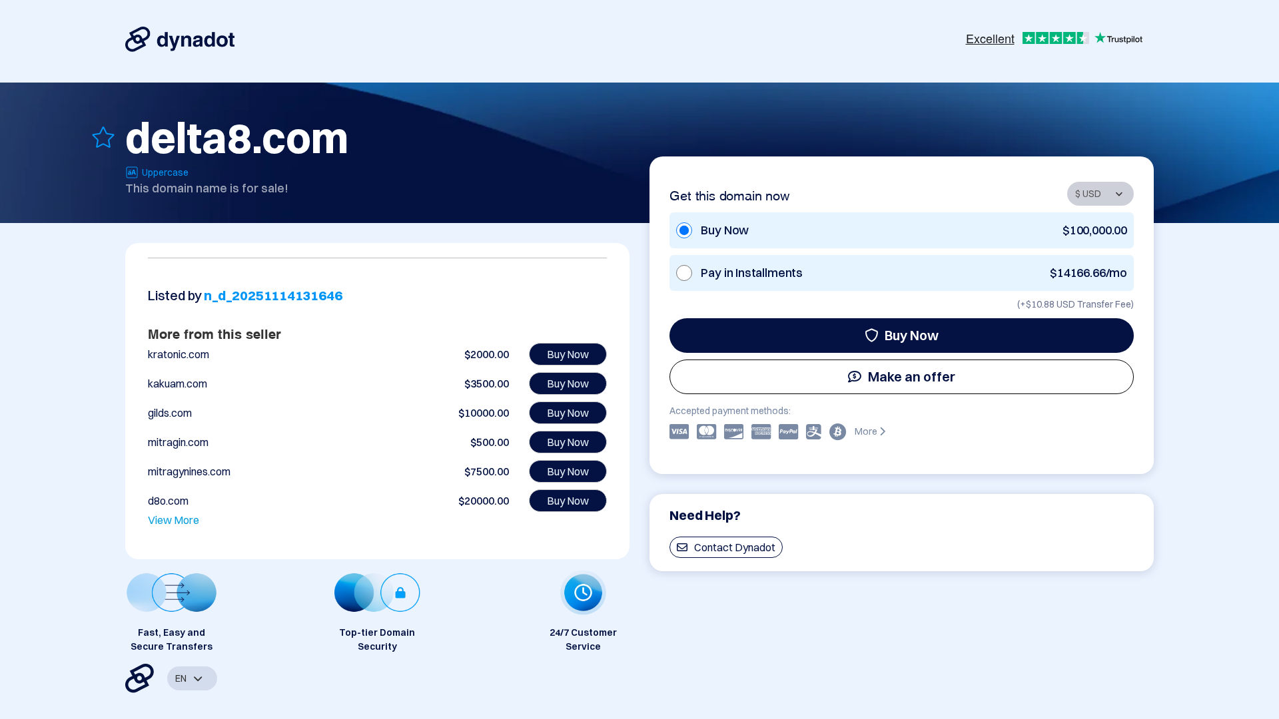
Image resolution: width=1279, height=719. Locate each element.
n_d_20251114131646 (273, 295)
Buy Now (912, 335)
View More (173, 520)
